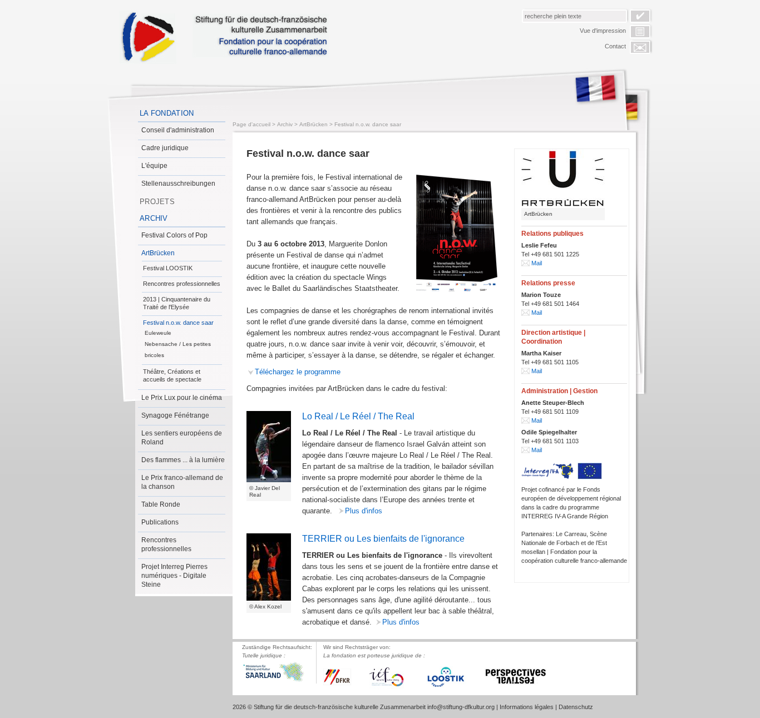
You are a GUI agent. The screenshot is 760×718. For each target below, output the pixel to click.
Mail (536, 263)
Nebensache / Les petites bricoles (178, 349)
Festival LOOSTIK (168, 268)
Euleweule (158, 333)
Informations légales (527, 707)
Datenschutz (576, 707)
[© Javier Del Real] (268, 446)
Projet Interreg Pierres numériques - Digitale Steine (174, 575)
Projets (157, 201)
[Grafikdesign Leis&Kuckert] (456, 233)
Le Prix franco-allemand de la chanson (182, 482)
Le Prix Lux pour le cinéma (181, 398)
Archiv (154, 218)
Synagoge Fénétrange (175, 415)
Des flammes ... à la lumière (183, 460)
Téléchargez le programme (297, 372)
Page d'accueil (251, 124)
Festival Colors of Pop (174, 235)
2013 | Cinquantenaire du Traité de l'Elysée (176, 303)
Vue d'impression (603, 30)
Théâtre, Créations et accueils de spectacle (172, 375)
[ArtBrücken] (563, 178)
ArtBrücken (158, 253)
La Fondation (167, 113)
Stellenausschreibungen (178, 183)
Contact (615, 46)
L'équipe (154, 166)
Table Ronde (160, 504)
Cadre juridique (165, 148)
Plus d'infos (363, 511)
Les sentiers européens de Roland (181, 437)
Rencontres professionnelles (181, 283)
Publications (160, 522)
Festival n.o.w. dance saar (178, 322)
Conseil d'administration (177, 130)
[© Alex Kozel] (268, 567)
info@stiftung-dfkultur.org (461, 707)
